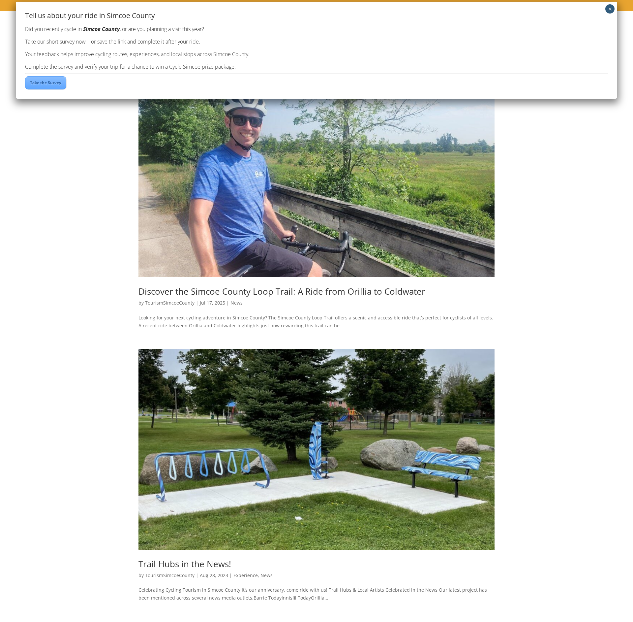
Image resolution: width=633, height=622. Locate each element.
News (236, 303)
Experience (245, 575)
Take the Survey (45, 82)
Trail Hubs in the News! (184, 564)
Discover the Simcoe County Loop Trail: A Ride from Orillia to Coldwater (281, 291)
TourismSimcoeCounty (170, 303)
